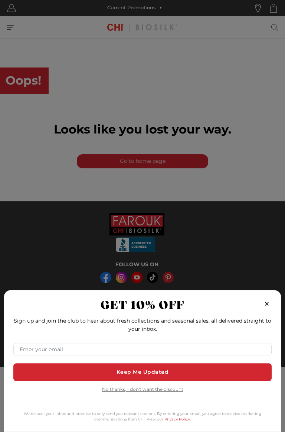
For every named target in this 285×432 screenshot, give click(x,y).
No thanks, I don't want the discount (142, 390)
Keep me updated (143, 372)
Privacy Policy (177, 419)
